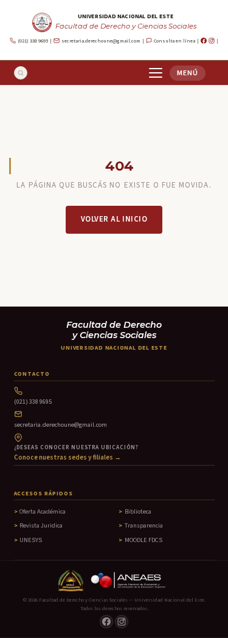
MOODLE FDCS (143, 540)
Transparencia (144, 525)
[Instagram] (212, 41)
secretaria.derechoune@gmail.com (100, 41)
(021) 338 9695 (33, 41)
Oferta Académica (42, 511)
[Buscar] (20, 73)
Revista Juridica (41, 525)
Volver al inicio (114, 219)
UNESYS (30, 540)
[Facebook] (204, 41)
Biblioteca (138, 511)
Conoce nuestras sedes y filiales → (67, 457)
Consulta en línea (174, 41)
